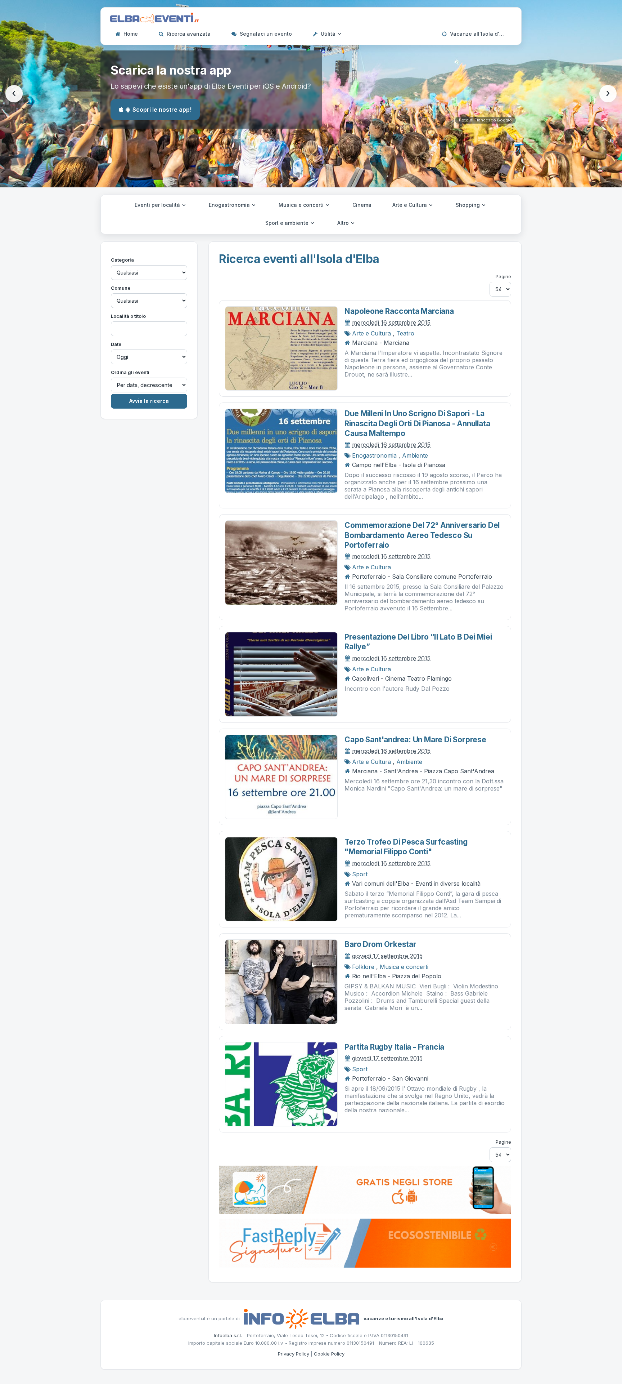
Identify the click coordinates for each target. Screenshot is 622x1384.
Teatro (405, 333)
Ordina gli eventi (130, 372)
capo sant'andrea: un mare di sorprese (415, 739)
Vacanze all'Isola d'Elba (479, 34)
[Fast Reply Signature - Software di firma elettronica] (365, 1242)
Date (116, 344)
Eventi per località (158, 205)
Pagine (503, 276)
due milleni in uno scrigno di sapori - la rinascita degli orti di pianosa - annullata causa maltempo (417, 423)
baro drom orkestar (380, 944)
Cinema (361, 205)
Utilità (328, 34)
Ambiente (415, 455)
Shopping (468, 205)
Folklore (363, 966)
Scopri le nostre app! (161, 109)
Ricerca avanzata (188, 34)
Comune (120, 288)
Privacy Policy (293, 1354)
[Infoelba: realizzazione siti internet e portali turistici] (301, 1318)
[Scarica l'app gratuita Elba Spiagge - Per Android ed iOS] (365, 1189)
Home (130, 34)
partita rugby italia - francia (394, 1046)
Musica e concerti (302, 205)
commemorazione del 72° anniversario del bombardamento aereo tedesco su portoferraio (422, 535)
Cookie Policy (329, 1354)
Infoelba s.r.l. (228, 1335)
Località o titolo (128, 316)
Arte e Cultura (410, 205)
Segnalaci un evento (265, 34)
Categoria (122, 260)
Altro (343, 223)
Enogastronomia (230, 205)
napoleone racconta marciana (399, 311)
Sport (360, 874)
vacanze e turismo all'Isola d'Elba (403, 1318)
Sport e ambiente (287, 223)
